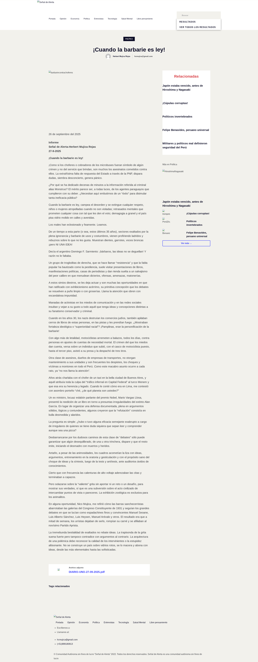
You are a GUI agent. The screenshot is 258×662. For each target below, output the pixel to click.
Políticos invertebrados (177, 116)
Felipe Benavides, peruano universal (185, 130)
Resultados (187, 22)
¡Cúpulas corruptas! (175, 103)
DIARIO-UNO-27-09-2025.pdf (87, 571)
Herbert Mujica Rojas (121, 56)
